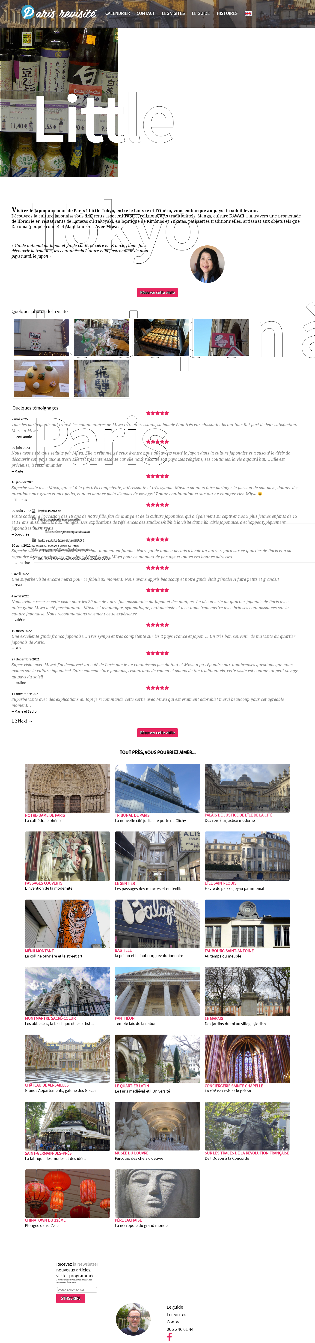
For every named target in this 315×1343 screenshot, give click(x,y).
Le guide (201, 13)
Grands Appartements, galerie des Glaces (60, 1088)
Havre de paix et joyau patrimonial (234, 886)
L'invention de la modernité (48, 886)
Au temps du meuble (229, 953)
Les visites (173, 13)
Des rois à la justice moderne (238, 818)
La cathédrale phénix (45, 818)
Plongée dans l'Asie (45, 1223)
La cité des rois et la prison (234, 1088)
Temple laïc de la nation (136, 1021)
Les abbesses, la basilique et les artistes (59, 1021)
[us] (248, 13)
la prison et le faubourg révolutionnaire (149, 953)
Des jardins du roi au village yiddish (235, 1021)
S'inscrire (70, 1298)
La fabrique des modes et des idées (55, 1156)
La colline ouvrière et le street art (53, 953)
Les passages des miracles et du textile (148, 886)
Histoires (227, 13)
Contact (146, 13)
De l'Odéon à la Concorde (247, 1155)
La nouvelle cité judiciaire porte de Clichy (150, 818)
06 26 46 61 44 (180, 1329)
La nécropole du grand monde (141, 1223)
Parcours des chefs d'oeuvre (139, 1155)
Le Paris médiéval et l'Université (142, 1088)
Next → (25, 721)
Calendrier (117, 13)
